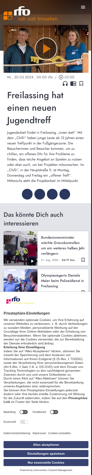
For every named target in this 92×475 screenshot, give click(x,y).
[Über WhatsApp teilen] (52, 194)
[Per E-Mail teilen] (64, 194)
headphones (65, 83)
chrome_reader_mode (73, 83)
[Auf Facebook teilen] (27, 194)
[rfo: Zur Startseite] (30, 13)
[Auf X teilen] (39, 194)
